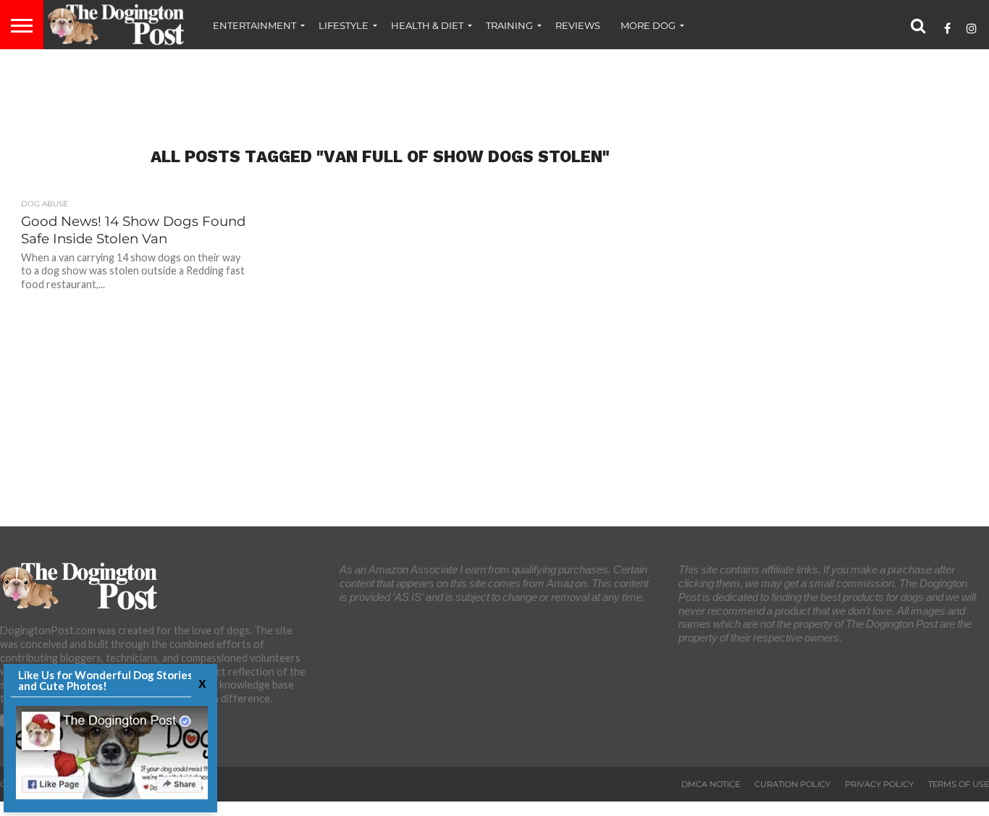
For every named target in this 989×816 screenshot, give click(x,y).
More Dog (648, 25)
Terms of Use (958, 784)
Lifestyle (344, 25)
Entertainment (254, 25)
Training (509, 25)
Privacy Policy (879, 784)
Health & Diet (427, 25)
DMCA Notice (710, 784)
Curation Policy (792, 784)
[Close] (200, 682)
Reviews (577, 25)
